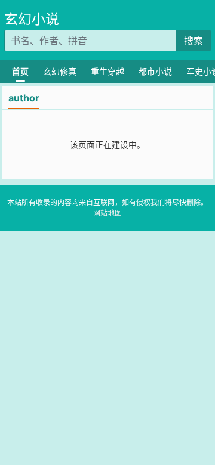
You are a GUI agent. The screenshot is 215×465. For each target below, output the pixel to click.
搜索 (193, 40)
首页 (20, 71)
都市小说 (155, 71)
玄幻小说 (31, 19)
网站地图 (107, 213)
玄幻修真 (59, 71)
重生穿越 (107, 71)
